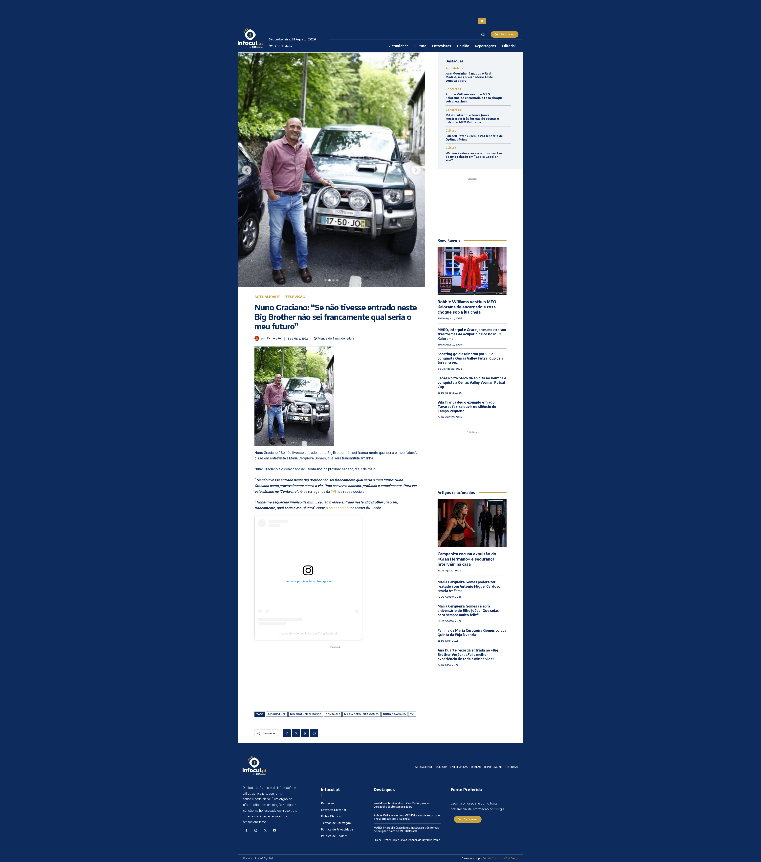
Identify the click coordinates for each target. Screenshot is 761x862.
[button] (483, 34)
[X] (296, 733)
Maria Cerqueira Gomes (361, 714)
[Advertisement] (335, 677)
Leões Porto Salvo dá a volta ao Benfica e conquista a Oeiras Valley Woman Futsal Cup (472, 382)
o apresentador (338, 508)
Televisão (295, 296)
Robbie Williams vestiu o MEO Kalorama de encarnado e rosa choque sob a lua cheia (474, 97)
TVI (333, 491)
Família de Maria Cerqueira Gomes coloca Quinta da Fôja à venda (472, 632)
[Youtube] (274, 830)
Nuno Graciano (394, 714)
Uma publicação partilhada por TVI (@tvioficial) (308, 633)
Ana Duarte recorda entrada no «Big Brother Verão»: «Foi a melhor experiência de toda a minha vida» (468, 654)
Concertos (453, 88)
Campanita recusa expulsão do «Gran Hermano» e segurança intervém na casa (467, 558)
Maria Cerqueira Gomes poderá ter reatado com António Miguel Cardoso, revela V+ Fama (470, 586)
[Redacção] (257, 338)
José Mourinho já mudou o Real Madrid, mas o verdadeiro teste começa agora (469, 77)
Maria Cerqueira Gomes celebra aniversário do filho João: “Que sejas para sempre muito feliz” (468, 610)
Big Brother (277, 714)
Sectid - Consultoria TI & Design (500, 858)
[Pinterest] (305, 733)
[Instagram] (256, 830)
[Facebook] (287, 733)
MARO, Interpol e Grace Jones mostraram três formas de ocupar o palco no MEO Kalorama (472, 118)
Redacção (274, 338)
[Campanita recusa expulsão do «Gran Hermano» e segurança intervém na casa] (472, 523)
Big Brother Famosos (305, 714)
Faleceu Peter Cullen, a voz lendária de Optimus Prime (407, 840)
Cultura (451, 130)
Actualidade (267, 296)
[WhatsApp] (314, 733)
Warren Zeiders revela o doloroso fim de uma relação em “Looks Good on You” (474, 156)
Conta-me (333, 714)
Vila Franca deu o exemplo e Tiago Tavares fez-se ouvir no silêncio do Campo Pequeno (467, 406)
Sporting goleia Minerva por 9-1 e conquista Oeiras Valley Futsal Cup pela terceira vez (470, 358)
